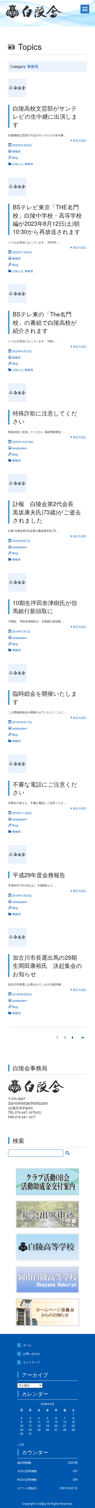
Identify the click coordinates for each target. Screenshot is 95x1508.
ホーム (27, 1345)
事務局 (16, 151)
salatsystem (19, 448)
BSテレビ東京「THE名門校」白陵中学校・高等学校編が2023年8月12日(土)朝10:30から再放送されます (47, 219)
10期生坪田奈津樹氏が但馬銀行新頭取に (45, 606)
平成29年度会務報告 (39, 874)
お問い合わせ (31, 1353)
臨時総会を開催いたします (45, 697)
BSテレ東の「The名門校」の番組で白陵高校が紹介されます (45, 322)
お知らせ (17, 164)
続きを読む (80, 140)
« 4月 (20, 1444)
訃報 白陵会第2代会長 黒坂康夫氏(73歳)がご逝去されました (47, 511)
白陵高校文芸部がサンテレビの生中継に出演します (45, 116)
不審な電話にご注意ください (45, 788)
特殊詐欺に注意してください (45, 417)
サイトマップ (31, 1362)
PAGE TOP (88, 1458)
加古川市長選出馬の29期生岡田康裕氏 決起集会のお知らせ (47, 965)
